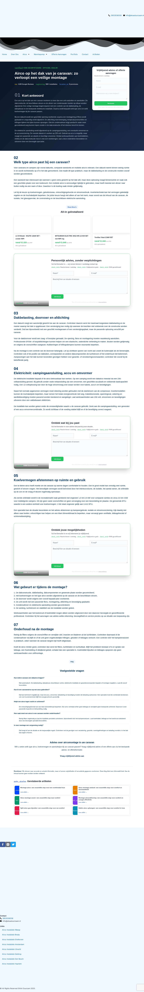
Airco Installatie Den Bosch (13, 959)
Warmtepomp (39, 54)
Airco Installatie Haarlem (12, 964)
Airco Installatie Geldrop (11, 954)
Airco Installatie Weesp (11, 930)
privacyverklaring (102, 302)
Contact (85, 54)
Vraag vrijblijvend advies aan (72, 756)
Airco (25, 54)
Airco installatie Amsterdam (13, 944)
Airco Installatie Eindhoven (12, 939)
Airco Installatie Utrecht (11, 949)
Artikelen (96, 54)
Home (4, 54)
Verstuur (57, 297)
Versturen (110, 103)
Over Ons (14, 54)
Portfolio (74, 54)
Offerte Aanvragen (59, 54)
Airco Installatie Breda (11, 935)
